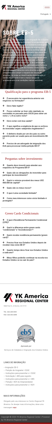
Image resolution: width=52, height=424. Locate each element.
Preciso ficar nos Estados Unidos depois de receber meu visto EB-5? (24, 243)
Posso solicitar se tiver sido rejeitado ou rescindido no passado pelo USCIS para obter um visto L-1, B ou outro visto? (25, 113)
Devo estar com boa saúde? (19, 121)
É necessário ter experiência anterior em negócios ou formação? (23, 99)
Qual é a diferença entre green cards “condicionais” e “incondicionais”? (21, 228)
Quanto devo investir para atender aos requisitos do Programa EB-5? (22, 166)
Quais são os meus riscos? (19, 188)
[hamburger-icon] (47, 7)
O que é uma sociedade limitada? (22, 193)
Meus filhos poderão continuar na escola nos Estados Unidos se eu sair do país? (25, 259)
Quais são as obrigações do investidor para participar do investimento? (24, 174)
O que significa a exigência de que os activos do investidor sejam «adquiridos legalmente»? (25, 127)
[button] (26, 99)
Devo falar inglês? (15, 106)
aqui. (15, 407)
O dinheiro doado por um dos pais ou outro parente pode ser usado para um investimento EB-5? (25, 136)
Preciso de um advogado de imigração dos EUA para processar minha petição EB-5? (24, 144)
